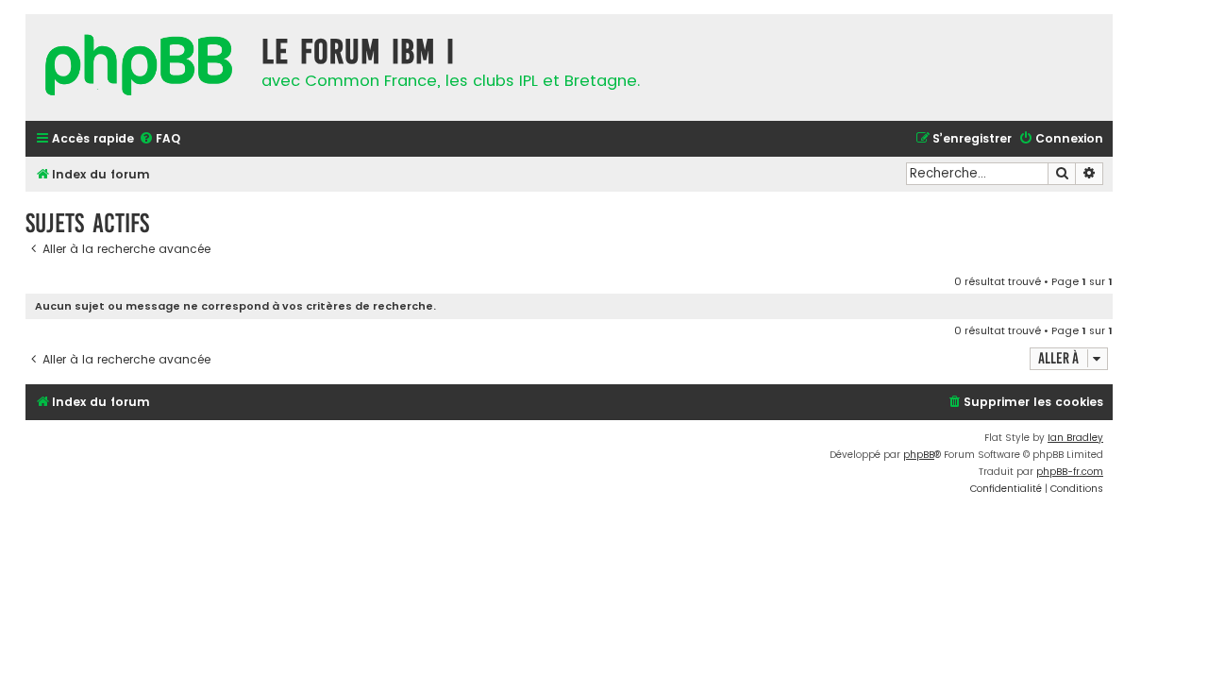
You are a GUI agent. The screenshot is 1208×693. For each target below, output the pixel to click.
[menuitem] (159, 139)
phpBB (918, 455)
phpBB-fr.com (1069, 472)
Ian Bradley (1075, 438)
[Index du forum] (138, 67)
